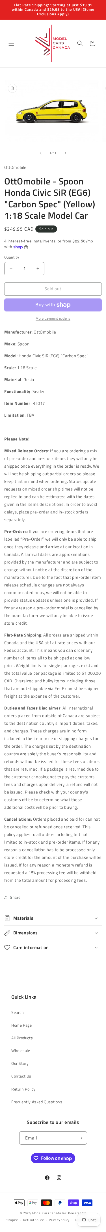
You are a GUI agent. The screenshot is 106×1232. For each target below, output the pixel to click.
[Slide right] (65, 153)
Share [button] (15, 897)
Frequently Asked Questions (36, 1102)
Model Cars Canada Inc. (49, 1213)
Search (17, 1012)
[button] (11, 43)
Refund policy (33, 1220)
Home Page (21, 1025)
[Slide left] (40, 153)
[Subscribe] (80, 1138)
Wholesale (20, 1050)
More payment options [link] (53, 318)
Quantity (11, 257)
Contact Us (21, 1076)
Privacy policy (59, 1220)
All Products (22, 1038)
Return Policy (23, 1089)
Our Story (20, 1063)
